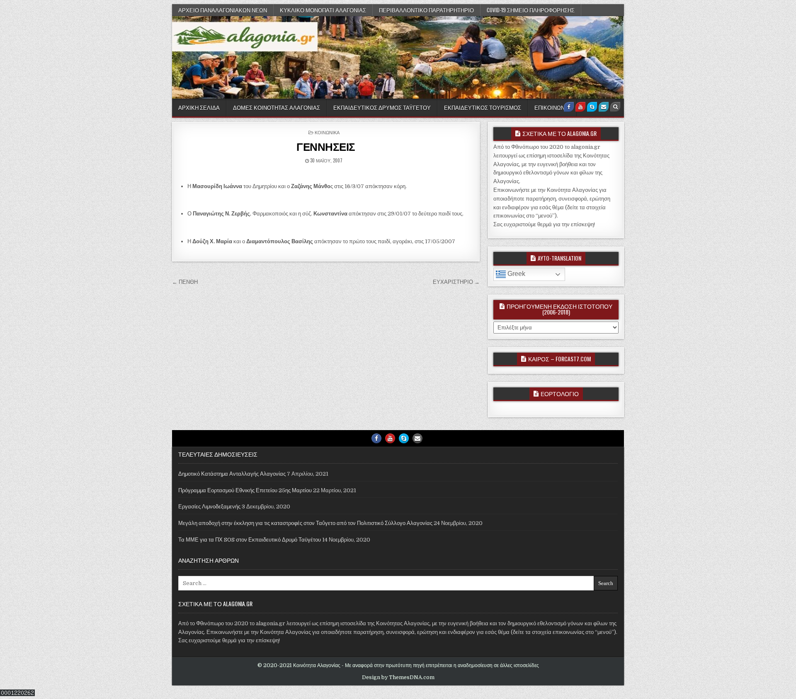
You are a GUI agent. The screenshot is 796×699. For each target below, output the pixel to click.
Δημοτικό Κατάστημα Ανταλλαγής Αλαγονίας (232, 474)
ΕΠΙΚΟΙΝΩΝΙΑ (552, 107)
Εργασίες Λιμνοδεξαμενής (209, 506)
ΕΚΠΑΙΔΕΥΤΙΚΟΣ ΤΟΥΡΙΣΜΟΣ (482, 107)
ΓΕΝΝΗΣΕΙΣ (325, 146)
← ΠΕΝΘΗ (185, 282)
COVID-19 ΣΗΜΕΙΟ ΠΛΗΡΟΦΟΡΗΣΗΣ (531, 10)
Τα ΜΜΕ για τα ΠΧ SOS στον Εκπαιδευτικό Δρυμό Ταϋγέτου (249, 540)
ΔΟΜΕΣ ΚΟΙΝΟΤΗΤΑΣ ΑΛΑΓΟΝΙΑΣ (276, 107)
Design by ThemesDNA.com (398, 677)
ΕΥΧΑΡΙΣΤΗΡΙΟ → (456, 282)
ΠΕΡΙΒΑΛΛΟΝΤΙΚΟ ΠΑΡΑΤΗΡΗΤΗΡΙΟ (426, 10)
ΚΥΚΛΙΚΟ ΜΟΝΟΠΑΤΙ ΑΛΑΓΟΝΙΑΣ (323, 10)
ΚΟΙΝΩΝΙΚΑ (327, 132)
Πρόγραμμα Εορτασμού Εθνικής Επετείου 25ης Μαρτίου (245, 490)
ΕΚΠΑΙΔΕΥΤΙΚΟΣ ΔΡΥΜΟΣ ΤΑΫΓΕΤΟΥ (382, 107)
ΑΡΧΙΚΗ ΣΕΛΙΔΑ (199, 107)
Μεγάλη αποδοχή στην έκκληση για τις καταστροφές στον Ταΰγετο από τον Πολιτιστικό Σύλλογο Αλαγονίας (305, 523)
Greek (515, 273)
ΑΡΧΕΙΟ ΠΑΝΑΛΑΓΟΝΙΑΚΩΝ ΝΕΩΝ (222, 10)
